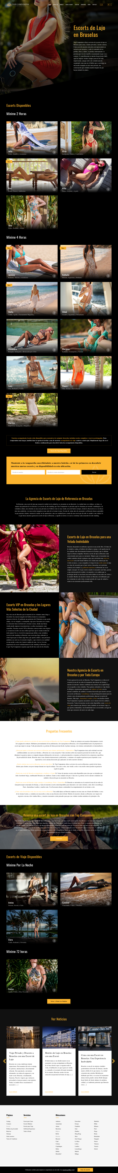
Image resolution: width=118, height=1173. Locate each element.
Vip (101, 5)
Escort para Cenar (28, 1121)
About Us (55, 4)
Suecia (96, 1141)
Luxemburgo (85, 694)
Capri (57, 1141)
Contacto (8, 1124)
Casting (77, 4)
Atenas (57, 1126)
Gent (76, 1129)
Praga (95, 1131)
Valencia (96, 1144)
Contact (94, 4)
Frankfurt (77, 1126)
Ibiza (76, 1136)
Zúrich (96, 1149)
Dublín (57, 1151)
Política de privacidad (12, 1129)
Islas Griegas (78, 1139)
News (89, 4)
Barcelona (58, 1129)
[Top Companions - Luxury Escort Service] (17, 4)
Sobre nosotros (10, 1136)
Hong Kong (78, 1134)
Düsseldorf (58, 1154)
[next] (113, 1061)
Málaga (77, 1154)
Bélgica (58, 1131)
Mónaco (96, 1126)
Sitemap (8, 1134)
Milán (95, 1124)
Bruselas (58, 1136)
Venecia (96, 1146)
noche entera (103, 563)
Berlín (57, 1134)
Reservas (8, 1131)
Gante (100, 689)
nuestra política (67, 1170)
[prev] (4, 1061)
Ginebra (77, 1131)
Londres (89, 698)
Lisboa (76, 1144)
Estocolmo (77, 1121)
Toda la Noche (27, 1131)
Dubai (57, 1149)
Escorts (8, 1126)
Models (62, 4)
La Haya (77, 1141)
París (95, 698)
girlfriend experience (89, 567)
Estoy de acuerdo (85, 1170)
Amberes (94, 689)
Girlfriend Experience (29, 1129)
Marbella (96, 1121)
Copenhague (59, 1146)
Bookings (83, 4)
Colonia (58, 1144)
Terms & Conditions (11, 1139)
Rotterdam (97, 1136)
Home (50, 4)
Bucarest (58, 1139)
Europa (77, 1124)
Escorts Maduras (28, 1124)
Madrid (77, 1151)
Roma (95, 1134)
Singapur (96, 1139)
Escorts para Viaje (28, 1126)
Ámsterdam (83, 698)
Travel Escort (69, 4)
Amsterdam (59, 1124)
